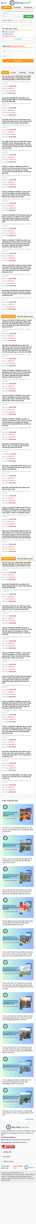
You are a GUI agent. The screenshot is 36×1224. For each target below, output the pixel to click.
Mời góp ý (19, 39)
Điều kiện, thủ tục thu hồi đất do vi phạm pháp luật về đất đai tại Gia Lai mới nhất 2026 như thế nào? (17, 1112)
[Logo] (8, 1127)
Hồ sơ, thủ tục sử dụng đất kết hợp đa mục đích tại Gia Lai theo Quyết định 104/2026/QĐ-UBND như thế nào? (17, 829)
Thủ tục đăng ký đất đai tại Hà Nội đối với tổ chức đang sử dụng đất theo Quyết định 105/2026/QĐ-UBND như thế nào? (16, 1081)
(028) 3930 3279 (17, 1142)
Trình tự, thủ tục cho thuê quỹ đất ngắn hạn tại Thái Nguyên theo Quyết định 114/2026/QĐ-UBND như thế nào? (17, 860)
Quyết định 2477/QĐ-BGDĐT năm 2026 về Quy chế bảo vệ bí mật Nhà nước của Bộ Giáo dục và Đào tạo (17, 776)
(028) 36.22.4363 (11, 1139)
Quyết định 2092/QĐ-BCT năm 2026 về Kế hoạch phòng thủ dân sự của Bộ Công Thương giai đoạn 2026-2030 (17, 99)
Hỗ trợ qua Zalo (9, 32)
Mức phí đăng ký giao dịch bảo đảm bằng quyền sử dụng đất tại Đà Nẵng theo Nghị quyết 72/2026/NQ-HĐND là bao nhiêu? (17, 922)
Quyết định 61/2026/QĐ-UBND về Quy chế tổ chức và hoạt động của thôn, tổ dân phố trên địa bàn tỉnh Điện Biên (16, 467)
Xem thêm (30, 1119)
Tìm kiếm (28, 16)
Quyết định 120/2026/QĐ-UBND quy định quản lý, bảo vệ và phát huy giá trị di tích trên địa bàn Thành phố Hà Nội (15, 445)
